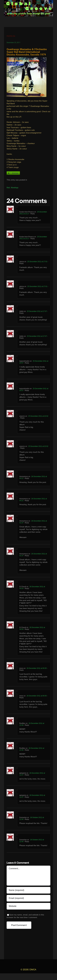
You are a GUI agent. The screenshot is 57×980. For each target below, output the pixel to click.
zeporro (22, 416)
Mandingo (14, 188)
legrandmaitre (24, 361)
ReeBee (22, 723)
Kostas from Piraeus (26, 212)
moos (21, 668)
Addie (21, 311)
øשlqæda (22, 773)
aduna (21, 262)
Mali (8, 188)
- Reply (32, 214)
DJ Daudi (22, 587)
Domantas (23, 817)
